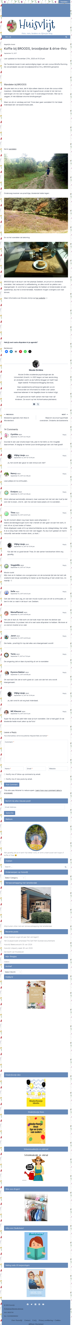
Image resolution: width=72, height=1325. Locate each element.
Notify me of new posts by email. (19, 779)
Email (30, 769)
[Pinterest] (39, 1304)
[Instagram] (35, 1304)
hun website (40, 298)
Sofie (13, 591)
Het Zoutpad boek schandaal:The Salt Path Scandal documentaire (29, 941)
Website (52, 769)
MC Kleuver (16, 711)
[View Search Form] (66, 37)
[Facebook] (27, 1304)
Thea (13, 512)
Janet (13, 636)
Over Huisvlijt (16, 1320)
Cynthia (14, 434)
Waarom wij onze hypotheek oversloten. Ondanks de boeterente (54, 418)
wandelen (12, 149)
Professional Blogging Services (13, 1309)
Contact (27, 1320)
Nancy (14, 473)
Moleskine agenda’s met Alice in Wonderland (16, 418)
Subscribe (10, 813)
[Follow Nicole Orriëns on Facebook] (34, 404)
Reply (64, 435)
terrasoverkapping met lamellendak (38, 926)
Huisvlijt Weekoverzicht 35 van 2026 (18, 944)
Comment (9, 742)
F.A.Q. (34, 1320)
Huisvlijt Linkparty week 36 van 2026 (18, 948)
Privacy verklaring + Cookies (50, 1320)
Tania (13, 654)
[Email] (43, 1304)
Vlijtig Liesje (19, 455)
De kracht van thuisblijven (14, 952)
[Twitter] (31, 1304)
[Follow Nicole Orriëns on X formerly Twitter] (38, 404)
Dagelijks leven (9, 44)
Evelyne (14, 491)
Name (8, 769)
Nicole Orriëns (36, 370)
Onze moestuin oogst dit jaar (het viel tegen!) (21, 937)
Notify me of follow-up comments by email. (23, 774)
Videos (6, 962)
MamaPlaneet (17, 612)
